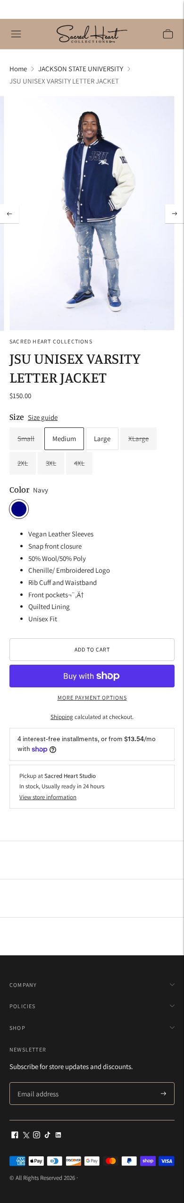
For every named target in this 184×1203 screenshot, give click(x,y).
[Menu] (16, 34)
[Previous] (9, 213)
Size (16, 416)
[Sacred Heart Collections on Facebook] (14, 1135)
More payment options (92, 697)
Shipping (61, 717)
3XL (51, 463)
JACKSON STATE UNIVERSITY (80, 68)
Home (18, 68)
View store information (47, 797)
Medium (64, 438)
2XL (22, 463)
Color (19, 489)
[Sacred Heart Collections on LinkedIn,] (58, 1135)
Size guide (43, 417)
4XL (79, 463)
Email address (36, 1083)
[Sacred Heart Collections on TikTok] (47, 1135)
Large (102, 438)
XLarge (138, 438)
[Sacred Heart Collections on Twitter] (25, 1135)
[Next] (174, 213)
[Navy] (18, 509)
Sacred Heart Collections (50, 341)
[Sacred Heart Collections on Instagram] (36, 1135)
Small (25, 438)
